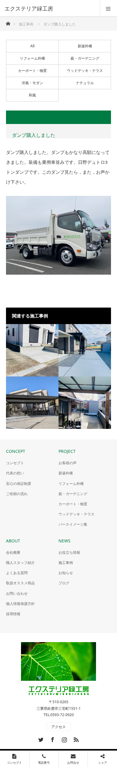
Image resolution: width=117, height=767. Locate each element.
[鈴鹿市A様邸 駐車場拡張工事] (84, 402)
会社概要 (13, 552)
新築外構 (85, 46)
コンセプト (15, 462)
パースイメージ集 (72, 524)
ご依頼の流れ (17, 493)
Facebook (51, 738)
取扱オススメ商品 (20, 583)
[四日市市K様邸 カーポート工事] (32, 402)
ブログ (63, 583)
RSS (75, 738)
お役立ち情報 (69, 552)
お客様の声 (67, 462)
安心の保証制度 (18, 483)
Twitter (40, 738)
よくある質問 (17, 572)
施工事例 (65, 562)
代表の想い (15, 473)
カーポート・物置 (32, 70)
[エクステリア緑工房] (49, 8)
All (32, 46)
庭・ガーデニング (84, 58)
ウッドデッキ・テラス (85, 70)
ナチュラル (85, 82)
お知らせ (65, 572)
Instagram (63, 738)
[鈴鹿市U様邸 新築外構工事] (84, 350)
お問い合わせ (17, 593)
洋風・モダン (32, 82)
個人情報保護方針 (20, 603)
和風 (32, 95)
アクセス (58, 726)
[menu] (108, 8)
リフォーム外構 (32, 58)
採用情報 (13, 613)
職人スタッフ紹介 (20, 562)
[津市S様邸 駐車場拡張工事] (32, 350)
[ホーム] (8, 22)
